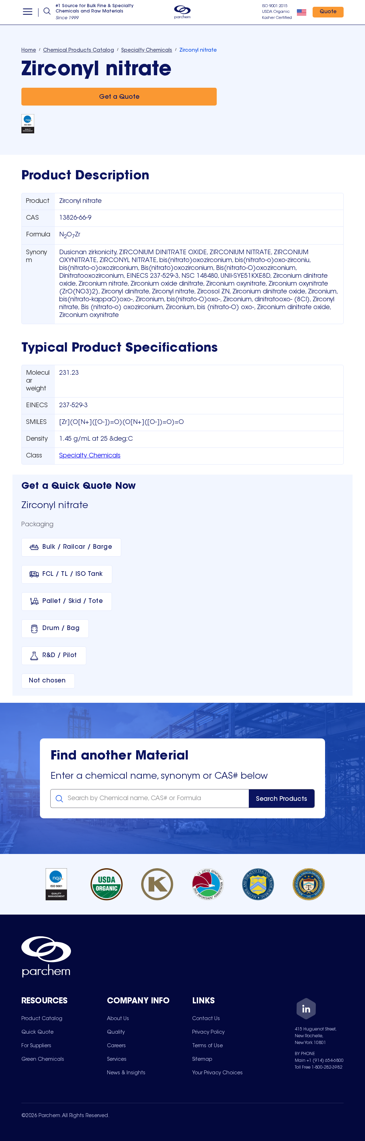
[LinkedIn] (306, 1010)
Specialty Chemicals (89, 456)
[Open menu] (27, 12)
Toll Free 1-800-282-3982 (318, 1067)
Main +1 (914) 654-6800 (319, 1061)
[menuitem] (41, 1018)
